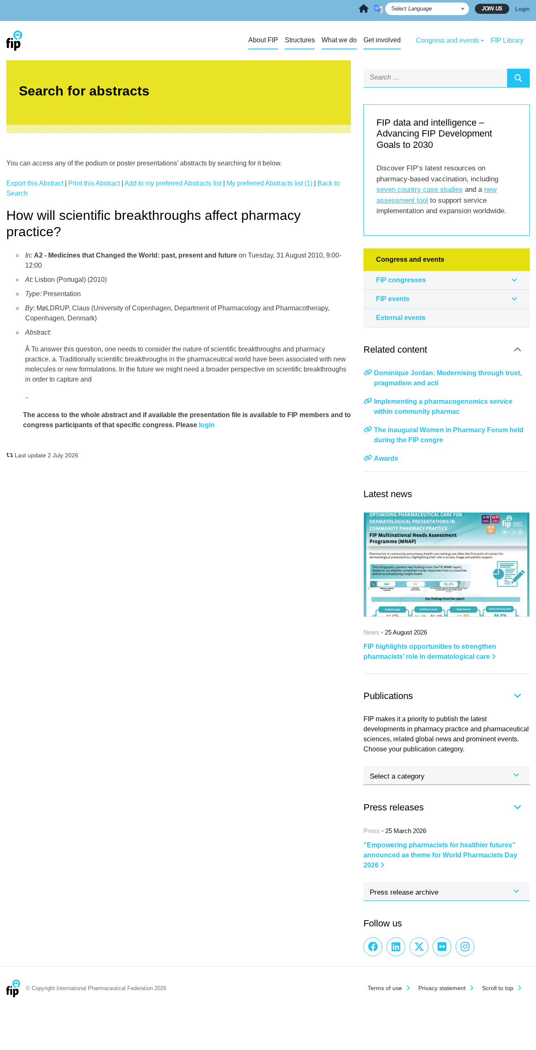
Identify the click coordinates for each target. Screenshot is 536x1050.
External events (400, 317)
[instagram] (465, 946)
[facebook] (372, 946)
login (207, 424)
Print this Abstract (94, 183)
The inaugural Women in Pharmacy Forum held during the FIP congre (448, 435)
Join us (492, 8)
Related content (395, 349)
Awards (386, 458)
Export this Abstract (34, 183)
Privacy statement (442, 988)
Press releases (393, 807)
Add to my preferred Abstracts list (173, 183)
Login (522, 9)
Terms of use (385, 988)
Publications (388, 696)
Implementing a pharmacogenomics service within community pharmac (443, 406)
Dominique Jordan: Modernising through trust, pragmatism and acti (448, 378)
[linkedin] (396, 946)
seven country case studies (419, 189)
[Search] (518, 78)
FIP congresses (401, 280)
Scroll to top (497, 988)
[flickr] (442, 946)
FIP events (393, 298)
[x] (419, 946)
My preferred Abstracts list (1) (269, 183)
